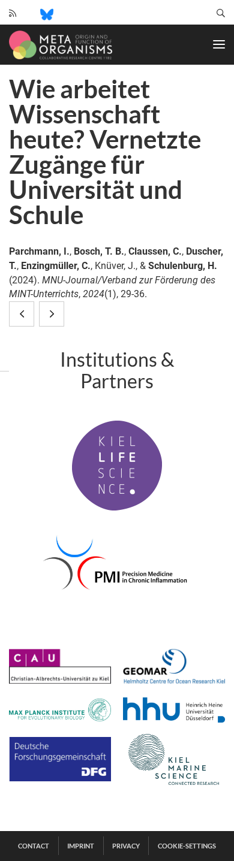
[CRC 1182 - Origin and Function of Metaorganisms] (60, 45)
